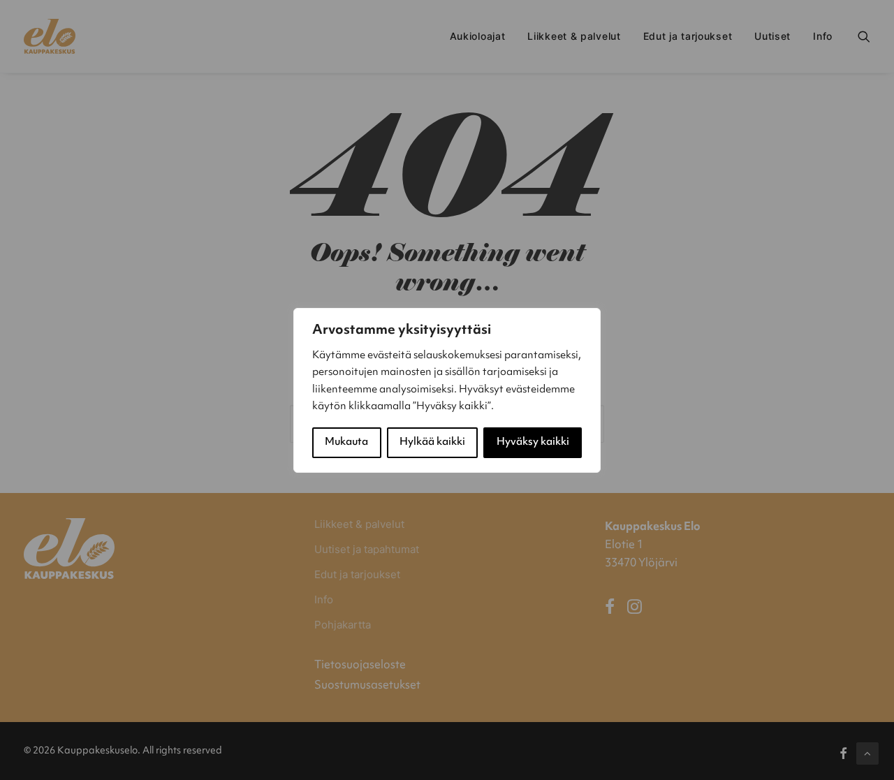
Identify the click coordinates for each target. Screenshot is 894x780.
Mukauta (346, 442)
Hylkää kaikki (432, 442)
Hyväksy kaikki (533, 442)
